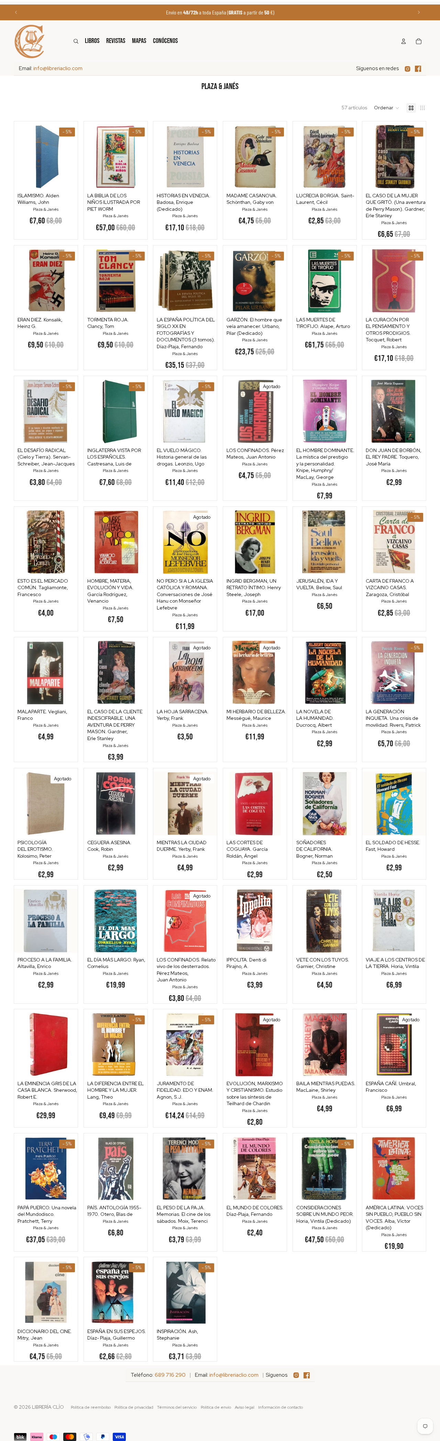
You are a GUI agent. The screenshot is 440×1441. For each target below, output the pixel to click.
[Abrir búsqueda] (76, 41)
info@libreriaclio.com (57, 68)
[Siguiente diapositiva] (418, 12)
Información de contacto (280, 1407)
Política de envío (216, 1407)
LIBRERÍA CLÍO (48, 1407)
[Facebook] (418, 69)
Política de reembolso (91, 1407)
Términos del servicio (177, 1407)
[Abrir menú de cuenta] (403, 41)
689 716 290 (170, 1375)
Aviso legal (244, 1407)
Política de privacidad (133, 1407)
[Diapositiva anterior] (16, 12)
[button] (386, 108)
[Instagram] (407, 69)
